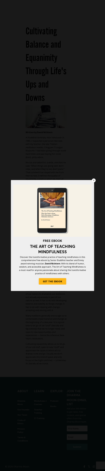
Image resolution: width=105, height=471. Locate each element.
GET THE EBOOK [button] (52, 281)
